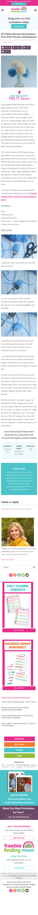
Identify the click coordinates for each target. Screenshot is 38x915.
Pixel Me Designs (25, 887)
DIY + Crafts (19, 744)
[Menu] (2, 10)
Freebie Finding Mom (19, 10)
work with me (26, 882)
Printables (19, 739)
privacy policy (16, 882)
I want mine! (19, 3)
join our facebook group (19, 817)
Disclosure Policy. (7, 42)
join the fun (19, 838)
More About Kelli (8, 560)
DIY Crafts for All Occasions (19, 453)
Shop (19, 755)
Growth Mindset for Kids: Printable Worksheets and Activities (15, 709)
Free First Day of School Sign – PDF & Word (19, 702)
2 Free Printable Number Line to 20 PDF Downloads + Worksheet (17, 717)
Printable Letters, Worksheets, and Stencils (13, 873)
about (9, 882)
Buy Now (19, 630)
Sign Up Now (19, 26)
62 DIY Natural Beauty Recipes (19, 802)
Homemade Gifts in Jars (19, 799)
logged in (14, 509)
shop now (19, 867)
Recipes (19, 750)
